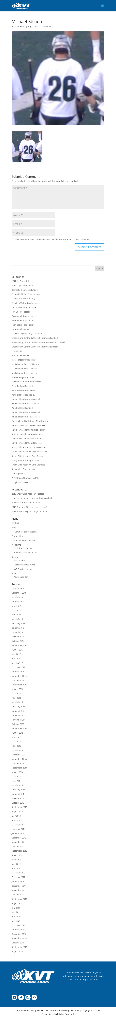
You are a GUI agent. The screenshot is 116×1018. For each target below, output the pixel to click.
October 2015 (18, 724)
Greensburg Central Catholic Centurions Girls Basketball (38, 342)
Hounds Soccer (19, 351)
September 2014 (19, 767)
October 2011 (18, 894)
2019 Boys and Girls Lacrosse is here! (29, 507)
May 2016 (16, 693)
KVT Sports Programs (24, 569)
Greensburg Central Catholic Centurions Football (35, 338)
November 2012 (19, 842)
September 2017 (19, 645)
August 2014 (17, 772)
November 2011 (19, 890)
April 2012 (16, 868)
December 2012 (19, 837)
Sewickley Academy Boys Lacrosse (28, 434)
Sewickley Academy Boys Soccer (27, 438)
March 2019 (17, 597)
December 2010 (19, 934)
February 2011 (18, 925)
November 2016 (19, 676)
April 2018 (16, 614)
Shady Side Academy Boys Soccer (27, 456)
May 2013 (16, 816)
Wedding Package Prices (25, 552)
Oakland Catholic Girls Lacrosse (26, 381)
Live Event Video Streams (23, 540)
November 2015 (19, 719)
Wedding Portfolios (23, 548)
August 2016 (17, 689)
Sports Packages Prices (24, 564)
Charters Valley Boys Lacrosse (26, 303)
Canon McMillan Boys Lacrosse (26, 294)
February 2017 (18, 667)
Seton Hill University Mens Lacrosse (28, 425)
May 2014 (16, 776)
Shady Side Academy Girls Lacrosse (28, 464)
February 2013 (18, 829)
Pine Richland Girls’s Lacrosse (26, 416)
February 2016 (18, 706)
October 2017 (18, 641)
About (14, 573)
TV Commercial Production (24, 531)
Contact (15, 523)
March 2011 (17, 920)
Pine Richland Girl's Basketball (26, 412)
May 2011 (16, 912)
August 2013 (17, 811)
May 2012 (16, 864)
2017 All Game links (21, 281)
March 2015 (17, 750)
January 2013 (18, 833)
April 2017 (16, 658)
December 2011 (19, 886)
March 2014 (17, 785)
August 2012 (17, 855)
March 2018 (17, 619)
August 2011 (17, 903)
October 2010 (18, 942)
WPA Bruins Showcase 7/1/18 (25, 478)
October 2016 (18, 680)
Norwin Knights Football (23, 377)
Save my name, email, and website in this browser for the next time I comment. (52, 239)
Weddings (16, 544)
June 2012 (16, 859)
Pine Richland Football (22, 408)
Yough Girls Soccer (20, 482)
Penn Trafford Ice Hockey (23, 394)
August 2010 (17, 951)
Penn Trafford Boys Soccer (24, 390)
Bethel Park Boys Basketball (25, 290)
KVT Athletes (20, 560)
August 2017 (17, 649)
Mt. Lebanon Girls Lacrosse (24, 373)
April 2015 (16, 746)
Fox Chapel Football (21, 329)
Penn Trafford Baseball (22, 386)
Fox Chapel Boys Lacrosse (24, 316)
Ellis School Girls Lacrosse (24, 307)
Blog (14, 527)
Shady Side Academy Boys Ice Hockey (29, 451)
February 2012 (18, 877)
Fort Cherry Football (21, 311)
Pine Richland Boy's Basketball (26, 399)
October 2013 (18, 802)
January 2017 (18, 671)
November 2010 (19, 938)
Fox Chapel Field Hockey (23, 324)
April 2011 (16, 916)
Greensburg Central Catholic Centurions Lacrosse (35, 346)
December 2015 (19, 715)
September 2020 (19, 588)
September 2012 (19, 850)
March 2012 (17, 872)
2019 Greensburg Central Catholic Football (32, 498)
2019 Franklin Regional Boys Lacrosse (29, 511)
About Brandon (21, 577)
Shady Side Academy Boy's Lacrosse (28, 447)
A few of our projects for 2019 (26, 502)
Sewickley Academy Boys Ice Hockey (28, 429)
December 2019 (19, 592)
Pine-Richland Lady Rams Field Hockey (30, 421)
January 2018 (18, 628)
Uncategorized (18, 473)
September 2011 (19, 899)
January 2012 (18, 881)
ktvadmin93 (19, 26)
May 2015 (16, 741)
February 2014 (18, 789)
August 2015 (17, 732)
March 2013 (17, 824)
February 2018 (18, 623)
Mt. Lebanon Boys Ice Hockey (25, 364)
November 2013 (19, 798)
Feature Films (18, 536)
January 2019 (18, 601)
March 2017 (17, 662)
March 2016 (17, 702)
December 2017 (19, 632)
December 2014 (19, 754)
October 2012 (18, 846)
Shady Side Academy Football (25, 460)
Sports (15, 557)
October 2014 (18, 763)
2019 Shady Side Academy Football (28, 493)
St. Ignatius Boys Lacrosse (24, 469)
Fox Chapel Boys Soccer (23, 320)
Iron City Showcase (20, 355)
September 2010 (19, 947)
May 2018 (16, 610)
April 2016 (16, 698)
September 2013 (19, 807)
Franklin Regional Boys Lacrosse (27, 333)
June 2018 (16, 606)
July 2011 (16, 907)
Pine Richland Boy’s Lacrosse (25, 403)
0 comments (47, 26)
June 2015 (16, 737)
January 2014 (18, 794)
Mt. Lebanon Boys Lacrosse (24, 368)
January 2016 (18, 711)
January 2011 (18, 929)
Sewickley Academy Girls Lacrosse (28, 442)
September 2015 (19, 728)
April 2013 (16, 820)
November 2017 (19, 636)
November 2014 (19, 759)
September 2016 (19, 684)
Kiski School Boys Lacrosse (24, 359)
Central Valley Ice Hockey (23, 298)
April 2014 (16, 781)
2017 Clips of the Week (22, 285)
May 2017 (16, 654)
